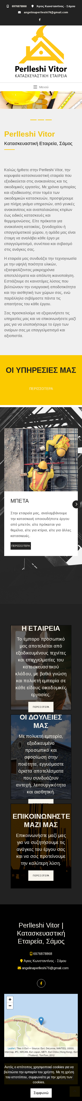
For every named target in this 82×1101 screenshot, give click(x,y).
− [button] (10, 1005)
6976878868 (19, 6)
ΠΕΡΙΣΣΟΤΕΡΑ (41, 389)
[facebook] (39, 19)
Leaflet (11, 1048)
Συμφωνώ (41, 1093)
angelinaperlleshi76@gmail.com (46, 12)
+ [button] (10, 999)
